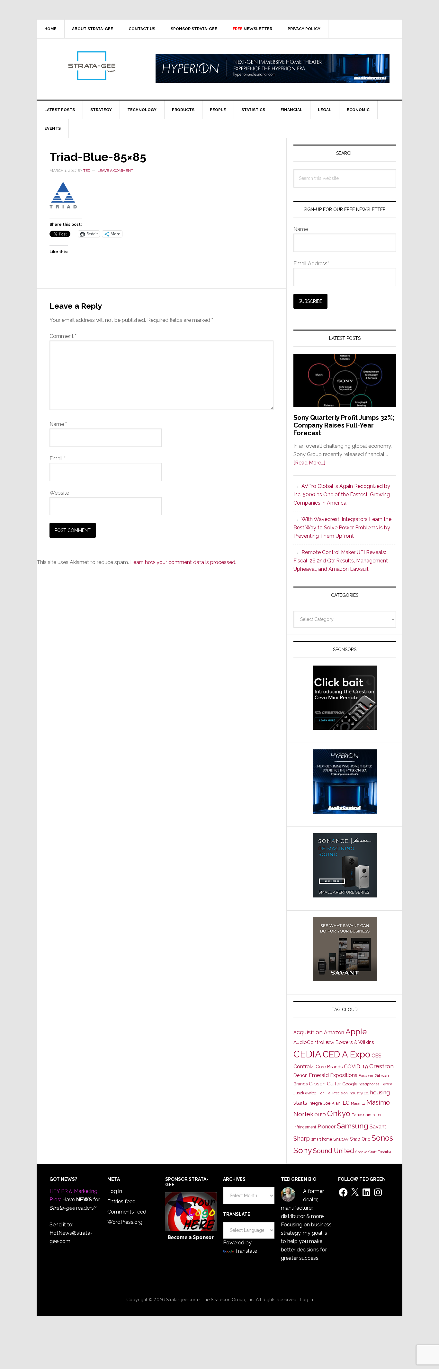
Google (349, 1083)
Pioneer (327, 1126)
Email (57, 458)
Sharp (301, 1138)
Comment (62, 336)
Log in (114, 1191)
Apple (356, 1031)
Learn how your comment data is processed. (183, 562)
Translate (246, 1251)
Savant (378, 1127)
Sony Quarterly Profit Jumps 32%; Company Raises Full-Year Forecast (343, 425)
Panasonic (361, 1114)
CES (376, 1056)
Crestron (381, 1066)
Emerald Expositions (333, 1075)
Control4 (303, 1067)
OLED (320, 1114)
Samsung (352, 1126)
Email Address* (311, 264)
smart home (321, 1139)
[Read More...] (309, 463)
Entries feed (121, 1201)
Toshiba (384, 1152)
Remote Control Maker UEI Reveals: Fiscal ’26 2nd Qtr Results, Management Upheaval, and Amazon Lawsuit (340, 560)
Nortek (303, 1113)
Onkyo (338, 1113)
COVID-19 (356, 1067)
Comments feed (126, 1212)
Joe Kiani (332, 1103)
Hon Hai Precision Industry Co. (343, 1093)
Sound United (333, 1151)
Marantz (358, 1103)
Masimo (378, 1102)
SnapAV (341, 1139)
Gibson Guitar (325, 1084)
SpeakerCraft (366, 1152)
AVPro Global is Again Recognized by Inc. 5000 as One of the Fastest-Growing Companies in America (341, 494)
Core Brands (329, 1066)
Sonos (382, 1138)
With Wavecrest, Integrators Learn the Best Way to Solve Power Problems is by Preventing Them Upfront (342, 527)
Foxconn (366, 1075)
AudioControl (309, 1042)
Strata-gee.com (91, 65)
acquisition (308, 1032)
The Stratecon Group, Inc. (229, 1299)
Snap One (360, 1139)
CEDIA (307, 1054)
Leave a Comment (115, 170)
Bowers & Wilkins (355, 1042)
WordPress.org (124, 1222)
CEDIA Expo (346, 1054)
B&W (330, 1042)
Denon (300, 1075)
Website (59, 493)
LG (346, 1103)
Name (58, 424)
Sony (302, 1150)
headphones (369, 1084)
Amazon (334, 1032)
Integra (315, 1103)
